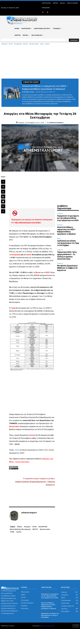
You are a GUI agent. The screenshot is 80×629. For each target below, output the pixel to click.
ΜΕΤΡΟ (35, 529)
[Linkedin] (3, 196)
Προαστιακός (34, 44)
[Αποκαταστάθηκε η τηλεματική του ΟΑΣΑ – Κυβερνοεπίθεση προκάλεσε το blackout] (12, 92)
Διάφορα (60, 213)
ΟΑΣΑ (17, 450)
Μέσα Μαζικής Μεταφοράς (20, 529)
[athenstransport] (14, 516)
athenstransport (56, 122)
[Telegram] (3, 201)
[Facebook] (43, 12)
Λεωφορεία (18, 44)
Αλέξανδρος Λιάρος (28, 92)
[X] (47, 12)
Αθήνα (19, 527)
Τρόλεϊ (46, 44)
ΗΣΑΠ (10, 44)
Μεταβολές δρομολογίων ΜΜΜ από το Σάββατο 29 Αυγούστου (67, 268)
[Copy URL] (3, 211)
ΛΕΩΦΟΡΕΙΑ (42, 527)
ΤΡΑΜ (12, 532)
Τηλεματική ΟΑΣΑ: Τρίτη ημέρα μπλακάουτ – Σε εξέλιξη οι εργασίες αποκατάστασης (66, 255)
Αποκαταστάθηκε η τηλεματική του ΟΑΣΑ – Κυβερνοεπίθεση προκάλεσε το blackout (66, 230)
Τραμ (41, 44)
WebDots (42, 625)
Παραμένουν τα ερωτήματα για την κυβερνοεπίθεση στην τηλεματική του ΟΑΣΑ (68, 218)
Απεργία (4, 44)
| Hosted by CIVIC (50, 625)
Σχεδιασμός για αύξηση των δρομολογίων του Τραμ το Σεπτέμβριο (68, 243)
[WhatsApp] (3, 192)
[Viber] (3, 206)
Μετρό (25, 44)
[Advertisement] (40, 61)
